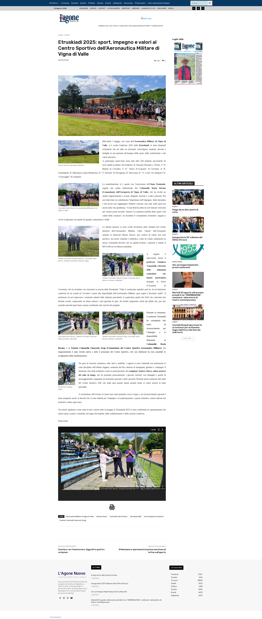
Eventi (67, 35)
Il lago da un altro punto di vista (104, 575)
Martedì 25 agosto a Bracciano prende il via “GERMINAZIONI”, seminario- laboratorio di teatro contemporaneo (188, 296)
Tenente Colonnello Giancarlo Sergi (72, 520)
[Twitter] (202, 8)
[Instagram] (198, 8)
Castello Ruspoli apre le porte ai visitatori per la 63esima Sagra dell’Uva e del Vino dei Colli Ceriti (187, 329)
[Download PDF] (112, 508)
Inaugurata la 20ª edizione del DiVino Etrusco (109, 583)
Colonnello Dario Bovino (118, 516)
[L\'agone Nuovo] (70, 18)
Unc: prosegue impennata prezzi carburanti (185, 266)
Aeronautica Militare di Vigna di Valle (80, 516)
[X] (68, 598)
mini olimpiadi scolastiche (153, 516)
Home (60, 35)
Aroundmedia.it (55, 617)
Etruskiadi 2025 (135, 516)
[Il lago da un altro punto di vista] (188, 197)
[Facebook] (193, 8)
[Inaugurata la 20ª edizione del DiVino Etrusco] (188, 224)
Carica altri (187, 338)
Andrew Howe (101, 516)
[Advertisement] (188, 134)
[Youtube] (71, 598)
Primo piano (177, 262)
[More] (244, 68)
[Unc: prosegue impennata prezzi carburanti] (188, 252)
